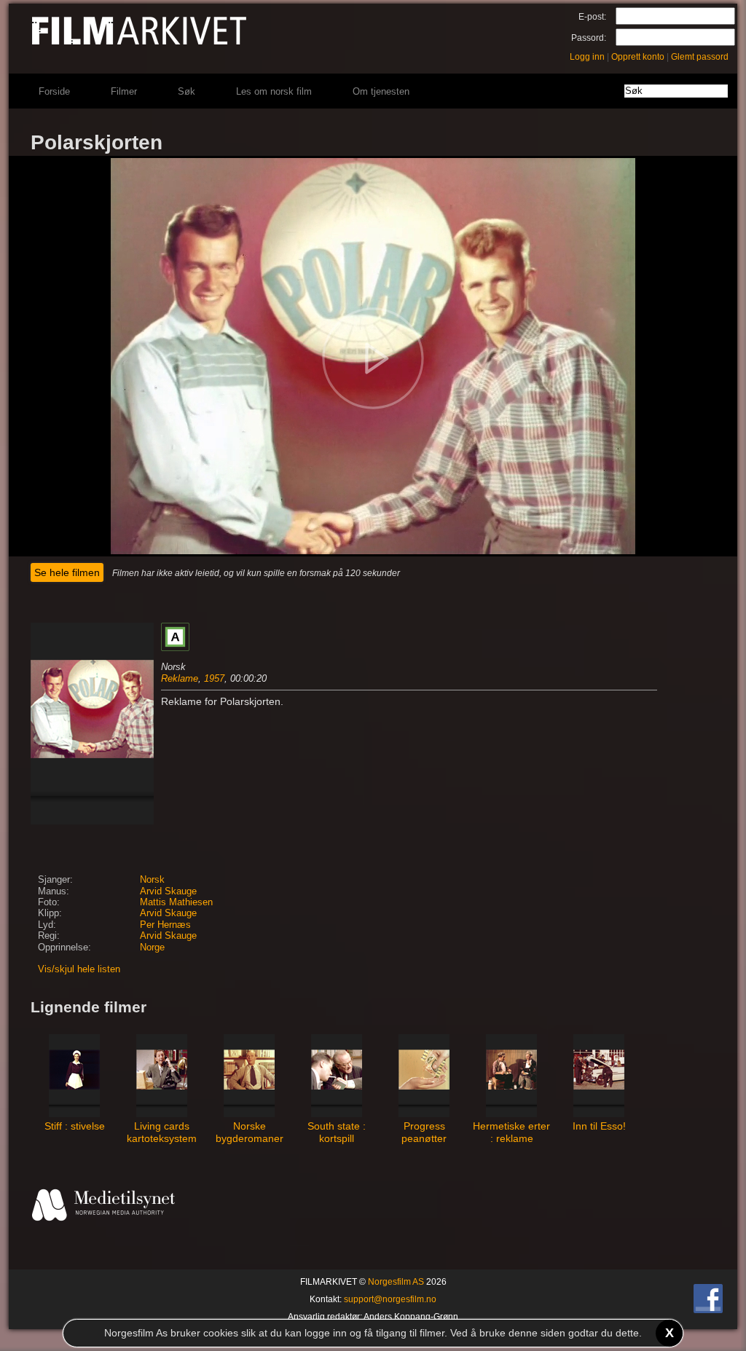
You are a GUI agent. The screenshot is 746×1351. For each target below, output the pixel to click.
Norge (152, 947)
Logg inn (587, 57)
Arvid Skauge (168, 891)
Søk (186, 91)
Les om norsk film (274, 91)
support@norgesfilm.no (390, 1299)
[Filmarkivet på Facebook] (708, 1310)
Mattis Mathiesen (176, 902)
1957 (214, 678)
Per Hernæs (165, 925)
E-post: (592, 17)
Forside (54, 91)
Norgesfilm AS (396, 1282)
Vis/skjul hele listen (79, 969)
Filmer (124, 91)
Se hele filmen (67, 572)
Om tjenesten (381, 91)
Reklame (179, 678)
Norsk (152, 880)
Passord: (588, 38)
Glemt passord (700, 57)
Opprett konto (637, 57)
